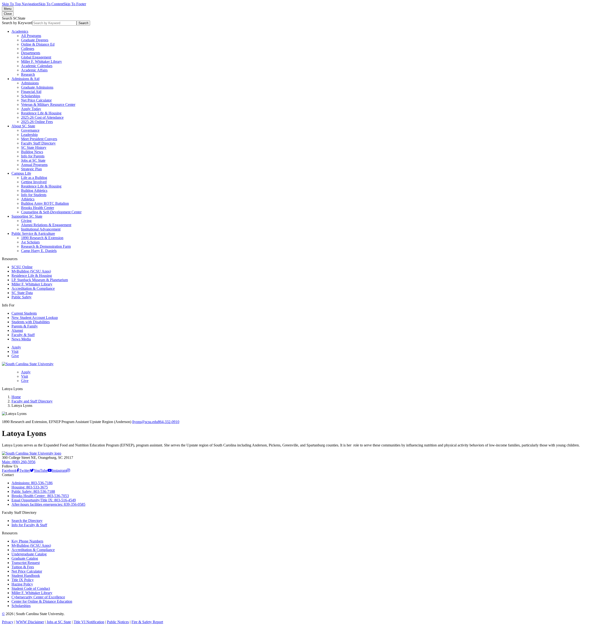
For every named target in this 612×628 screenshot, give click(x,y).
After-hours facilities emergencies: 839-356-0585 (48, 504)
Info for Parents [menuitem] (32, 156)
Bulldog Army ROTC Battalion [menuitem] (45, 203)
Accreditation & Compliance (33, 288)
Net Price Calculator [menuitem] (36, 100)
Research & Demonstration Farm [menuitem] (46, 246)
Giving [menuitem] (26, 221)
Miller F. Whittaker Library (31, 284)
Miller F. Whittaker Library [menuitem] (41, 61)
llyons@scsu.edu (145, 422)
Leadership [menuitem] (29, 135)
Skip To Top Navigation (20, 4)
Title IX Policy (22, 580)
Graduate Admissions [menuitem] (37, 87)
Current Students (24, 313)
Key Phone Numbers (27, 541)
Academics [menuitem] (19, 31)
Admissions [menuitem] (30, 83)
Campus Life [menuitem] (21, 173)
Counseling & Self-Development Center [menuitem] (51, 212)
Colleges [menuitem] (27, 49)
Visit (14, 351)
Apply (16, 347)
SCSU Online (22, 267)
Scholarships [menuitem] (30, 96)
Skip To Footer (74, 4)
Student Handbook (25, 576)
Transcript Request (25, 563)
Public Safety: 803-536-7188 (33, 491)
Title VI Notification (89, 622)
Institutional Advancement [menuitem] (40, 229)
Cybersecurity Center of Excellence (38, 597)
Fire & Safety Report (147, 622)
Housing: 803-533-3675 (29, 487)
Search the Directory (27, 521)
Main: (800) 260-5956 (18, 462)
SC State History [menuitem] (33, 147)
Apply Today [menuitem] (31, 109)
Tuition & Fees (22, 567)
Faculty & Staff (23, 335)
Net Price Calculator (26, 571)
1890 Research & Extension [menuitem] (42, 238)
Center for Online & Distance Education (41, 601)
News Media (21, 339)
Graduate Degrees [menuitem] (34, 40)
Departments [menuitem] (30, 53)
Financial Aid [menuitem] (31, 92)
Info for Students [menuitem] (33, 195)
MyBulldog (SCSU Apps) (31, 271)
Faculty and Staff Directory (32, 401)
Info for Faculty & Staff (29, 525)
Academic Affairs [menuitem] (34, 70)
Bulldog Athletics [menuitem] (34, 190)
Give (15, 356)
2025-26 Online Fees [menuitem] (37, 122)
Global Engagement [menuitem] (36, 57)
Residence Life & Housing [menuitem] (41, 113)
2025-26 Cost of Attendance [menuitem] (42, 117)
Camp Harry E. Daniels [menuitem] (39, 251)
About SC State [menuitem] (23, 126)
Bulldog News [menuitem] (32, 152)
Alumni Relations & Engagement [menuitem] (46, 225)
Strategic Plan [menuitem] (31, 169)
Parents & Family (24, 326)
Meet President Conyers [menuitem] (39, 139)
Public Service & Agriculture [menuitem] (33, 233)
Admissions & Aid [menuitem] (25, 79)
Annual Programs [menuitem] (34, 165)
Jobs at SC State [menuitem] (33, 160)
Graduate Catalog (24, 558)
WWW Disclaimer (30, 622)
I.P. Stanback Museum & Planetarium (39, 280)
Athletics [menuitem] (27, 199)
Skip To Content (50, 4)
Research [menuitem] (28, 74)
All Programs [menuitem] (31, 36)
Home (16, 397)
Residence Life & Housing (31, 276)
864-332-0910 (168, 422)
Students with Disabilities (30, 322)
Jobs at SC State (59, 622)
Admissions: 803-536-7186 (32, 483)
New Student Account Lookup (34, 318)
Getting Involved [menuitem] (34, 182)
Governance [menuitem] (30, 130)
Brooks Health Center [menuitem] (37, 208)
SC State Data (22, 293)
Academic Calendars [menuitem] (36, 66)
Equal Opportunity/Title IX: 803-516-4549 (43, 500)
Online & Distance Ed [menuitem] (38, 44)
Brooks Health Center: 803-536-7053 (40, 496)
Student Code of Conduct (30, 588)
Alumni (17, 330)
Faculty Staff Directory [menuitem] (38, 143)
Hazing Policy (22, 584)
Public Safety (21, 297)
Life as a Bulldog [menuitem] (34, 178)
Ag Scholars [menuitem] (30, 242)
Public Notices (118, 622)
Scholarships (21, 606)
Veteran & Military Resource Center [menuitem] (48, 104)
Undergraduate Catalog (29, 554)
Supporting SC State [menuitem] (26, 216)
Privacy (7, 622)
